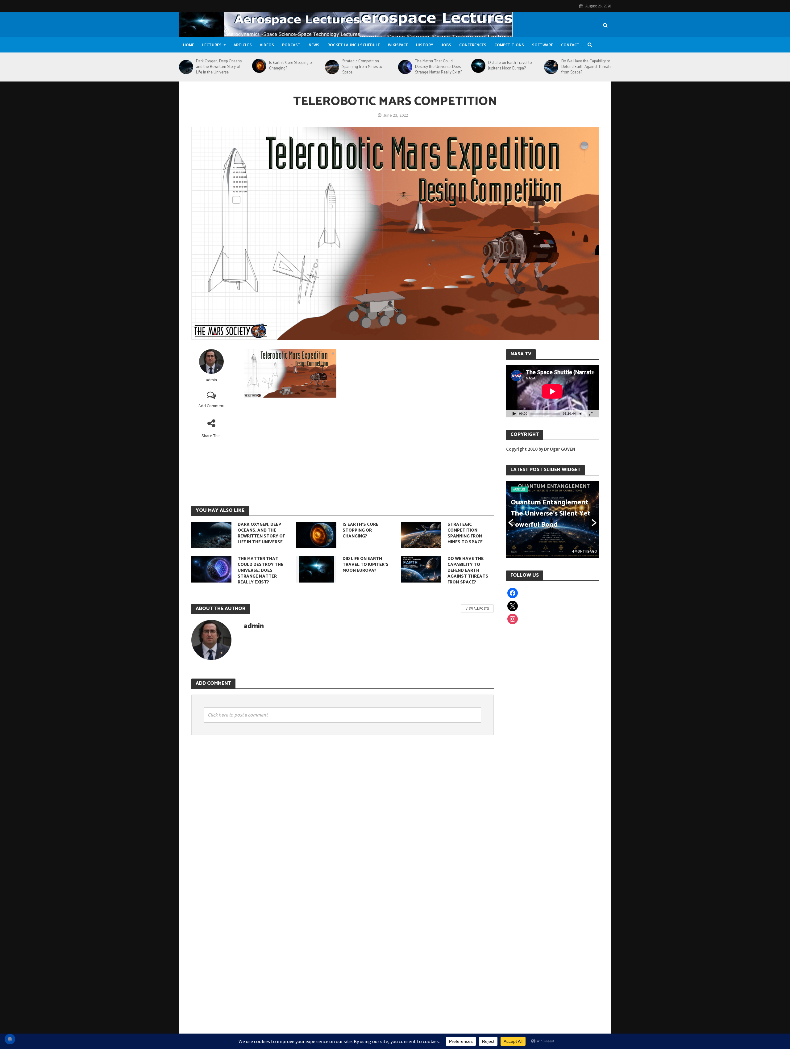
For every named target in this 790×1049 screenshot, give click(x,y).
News (314, 45)
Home (188, 45)
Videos (267, 45)
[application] (552, 391)
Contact (570, 45)
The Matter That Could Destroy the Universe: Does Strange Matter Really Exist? (438, 67)
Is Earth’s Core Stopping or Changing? (291, 65)
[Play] (514, 413)
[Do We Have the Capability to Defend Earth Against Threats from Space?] (551, 67)
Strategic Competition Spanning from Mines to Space (362, 67)
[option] (552, 519)
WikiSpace (398, 45)
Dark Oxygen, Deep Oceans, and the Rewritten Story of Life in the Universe (219, 67)
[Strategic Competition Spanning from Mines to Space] (332, 67)
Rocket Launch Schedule (353, 45)
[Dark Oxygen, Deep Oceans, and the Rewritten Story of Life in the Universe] (186, 67)
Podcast (291, 45)
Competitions (509, 45)
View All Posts (477, 608)
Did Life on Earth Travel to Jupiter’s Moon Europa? (510, 65)
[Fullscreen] (591, 413)
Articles (243, 45)
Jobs (446, 45)
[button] (510, 522)
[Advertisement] (369, 450)
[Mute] (581, 413)
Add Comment (211, 405)
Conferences (472, 45)
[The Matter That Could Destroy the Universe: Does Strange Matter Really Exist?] (405, 67)
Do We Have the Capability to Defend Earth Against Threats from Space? (586, 67)
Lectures (212, 45)
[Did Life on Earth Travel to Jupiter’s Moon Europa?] (478, 66)
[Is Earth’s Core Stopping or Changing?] (259, 66)
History (424, 45)
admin (211, 379)
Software (542, 45)
